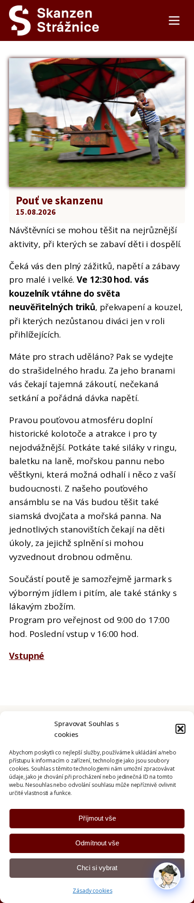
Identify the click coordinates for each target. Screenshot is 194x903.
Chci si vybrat (97, 867)
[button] (180, 728)
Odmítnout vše (97, 843)
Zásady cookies (92, 890)
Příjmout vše (97, 818)
